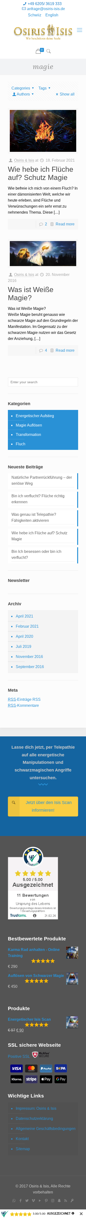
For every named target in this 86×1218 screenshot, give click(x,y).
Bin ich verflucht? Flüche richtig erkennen (37, 499)
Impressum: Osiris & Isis (36, 1108)
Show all (67, 94)
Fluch (20, 444)
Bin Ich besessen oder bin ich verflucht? (36, 554)
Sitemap (23, 1149)
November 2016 (29, 657)
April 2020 (24, 636)
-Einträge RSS (24, 699)
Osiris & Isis (24, 160)
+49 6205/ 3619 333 (45, 4)
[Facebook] (20, 1201)
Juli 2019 (23, 646)
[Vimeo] (33, 1201)
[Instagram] (52, 1201)
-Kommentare (23, 705)
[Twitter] (26, 1201)
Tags (42, 88)
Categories (20, 88)
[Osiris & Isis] (43, 32)
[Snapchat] (59, 1201)
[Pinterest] (46, 1201)
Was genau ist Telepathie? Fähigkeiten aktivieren (33, 517)
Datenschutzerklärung (34, 1118)
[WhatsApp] (13, 1201)
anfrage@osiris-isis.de (46, 9)
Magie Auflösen (29, 425)
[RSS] (65, 1201)
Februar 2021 (27, 626)
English (51, 15)
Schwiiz (34, 15)
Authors (23, 94)
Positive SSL (19, 1057)
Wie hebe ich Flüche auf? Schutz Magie (40, 173)
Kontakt (22, 1139)
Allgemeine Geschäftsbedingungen (45, 1129)
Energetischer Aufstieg (35, 416)
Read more (65, 224)
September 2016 (30, 667)
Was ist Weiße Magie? (31, 294)
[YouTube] (39, 1201)
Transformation (28, 435)
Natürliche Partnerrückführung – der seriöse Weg (41, 480)
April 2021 (24, 616)
